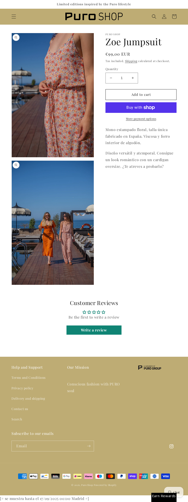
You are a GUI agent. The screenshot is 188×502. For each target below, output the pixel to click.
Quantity (111, 69)
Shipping (131, 61)
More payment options (141, 118)
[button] (14, 16)
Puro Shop (87, 485)
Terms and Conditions (28, 377)
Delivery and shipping (28, 398)
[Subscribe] (89, 446)
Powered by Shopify (105, 485)
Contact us (19, 409)
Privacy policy (22, 388)
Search (16, 419)
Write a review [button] (94, 330)
